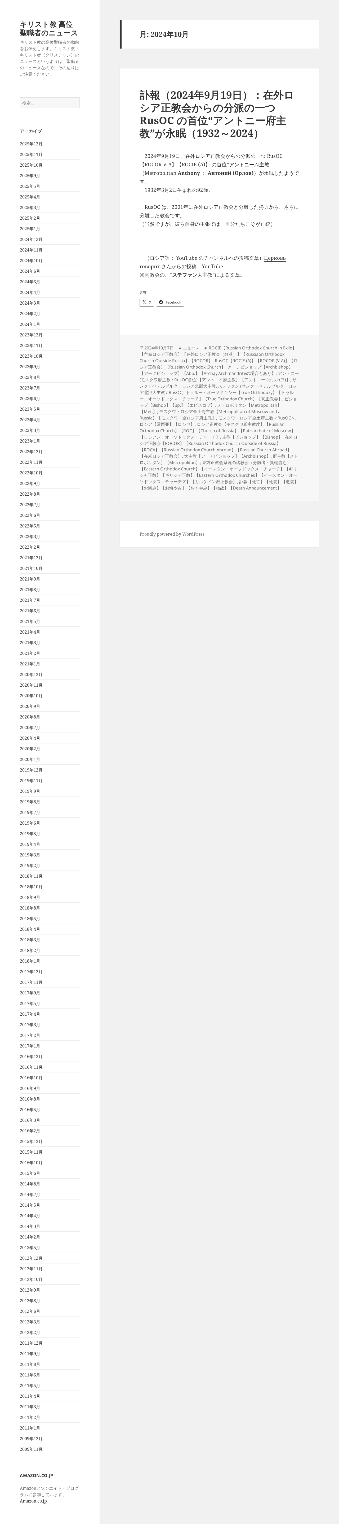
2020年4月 (30, 738)
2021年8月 (30, 589)
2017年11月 (31, 982)
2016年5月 (30, 1109)
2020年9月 (30, 706)
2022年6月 (30, 515)
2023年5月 (30, 409)
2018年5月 (30, 918)
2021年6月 (30, 611)
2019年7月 (30, 812)
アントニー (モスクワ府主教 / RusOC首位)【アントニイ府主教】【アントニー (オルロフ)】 (219, 376)
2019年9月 (30, 791)
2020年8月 (30, 717)
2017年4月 (30, 1014)
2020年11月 (31, 685)
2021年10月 (31, 568)
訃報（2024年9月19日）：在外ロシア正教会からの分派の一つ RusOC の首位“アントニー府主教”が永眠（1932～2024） (217, 114)
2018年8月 (30, 908)
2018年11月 (31, 876)
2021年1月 (30, 664)
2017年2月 (30, 1035)
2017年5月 (30, 1003)
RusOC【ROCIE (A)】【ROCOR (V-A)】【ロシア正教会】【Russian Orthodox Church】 (219, 364)
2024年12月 (31, 239)
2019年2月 (30, 865)
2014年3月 (30, 1226)
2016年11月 (31, 1067)
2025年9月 (30, 176)
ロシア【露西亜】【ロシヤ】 (167, 424)
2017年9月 (30, 993)
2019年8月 (30, 802)
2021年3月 (30, 643)
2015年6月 (30, 1173)
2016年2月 (30, 1131)
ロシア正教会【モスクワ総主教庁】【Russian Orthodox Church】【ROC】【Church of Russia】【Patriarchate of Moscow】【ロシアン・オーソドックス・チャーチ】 (217, 430)
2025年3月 (30, 207)
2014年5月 (30, 1205)
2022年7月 (30, 505)
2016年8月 (30, 1099)
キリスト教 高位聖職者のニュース (49, 28)
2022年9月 (30, 483)
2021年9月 (30, 579)
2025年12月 (31, 144)
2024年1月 (30, 324)
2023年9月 (30, 367)
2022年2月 (30, 547)
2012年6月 (30, 1311)
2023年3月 (30, 430)
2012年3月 (30, 1322)
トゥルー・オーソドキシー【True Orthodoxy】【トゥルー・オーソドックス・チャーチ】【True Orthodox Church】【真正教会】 (217, 395)
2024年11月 (31, 250)
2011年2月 (30, 1417)
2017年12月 (31, 972)
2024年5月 (30, 282)
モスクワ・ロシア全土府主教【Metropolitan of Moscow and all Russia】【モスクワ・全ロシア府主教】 (211, 415)
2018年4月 (30, 929)
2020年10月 (31, 696)
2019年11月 (31, 780)
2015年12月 (31, 1141)
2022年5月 (30, 526)
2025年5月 (30, 186)
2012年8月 (30, 1301)
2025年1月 (30, 229)
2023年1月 (30, 441)
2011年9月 (30, 1354)
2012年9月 (30, 1290)
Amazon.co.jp (33, 1501)
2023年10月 (31, 356)
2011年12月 (31, 1343)
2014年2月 (30, 1237)
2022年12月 (31, 451)
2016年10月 (31, 1078)
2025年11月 (31, 154)
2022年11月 (31, 462)
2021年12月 (31, 558)
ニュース (191, 348)
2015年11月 (31, 1152)
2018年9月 (30, 897)
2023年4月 (30, 420)
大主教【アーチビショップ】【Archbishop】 (227, 456)
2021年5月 (30, 621)
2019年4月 (30, 844)
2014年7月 (30, 1194)
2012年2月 (30, 1332)
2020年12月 (31, 674)
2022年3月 (30, 536)
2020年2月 (30, 749)
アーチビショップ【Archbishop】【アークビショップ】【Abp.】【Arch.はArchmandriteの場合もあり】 (216, 370)
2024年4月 (30, 292)
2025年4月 (30, 197)
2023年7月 (30, 388)
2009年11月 (31, 1449)
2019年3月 (30, 855)
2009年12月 (31, 1438)
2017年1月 (30, 1046)
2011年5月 (30, 1385)
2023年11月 (31, 345)
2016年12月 (31, 1056)
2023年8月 (30, 377)
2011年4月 (30, 1396)
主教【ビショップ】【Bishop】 (252, 437)
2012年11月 (31, 1269)
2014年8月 (30, 1184)
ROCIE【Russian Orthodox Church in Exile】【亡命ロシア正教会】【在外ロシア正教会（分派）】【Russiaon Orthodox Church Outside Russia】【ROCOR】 (218, 354)
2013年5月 (30, 1247)
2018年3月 (30, 940)
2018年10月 (31, 887)
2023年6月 (30, 398)
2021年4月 (30, 632)
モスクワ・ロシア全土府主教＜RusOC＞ (256, 418)
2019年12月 (31, 770)
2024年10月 (31, 260)
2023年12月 (31, 335)
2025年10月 (31, 165)
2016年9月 (30, 1088)
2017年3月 (30, 1025)
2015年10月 (31, 1163)
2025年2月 (30, 218)
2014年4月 (30, 1216)
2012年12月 (31, 1258)
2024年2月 (30, 314)
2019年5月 (30, 834)
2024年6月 (30, 271)
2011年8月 (30, 1364)
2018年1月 (30, 961)
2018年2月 (30, 950)
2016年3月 (30, 1120)
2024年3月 (30, 303)
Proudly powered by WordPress (172, 534)
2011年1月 (30, 1428)
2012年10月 (31, 1279)
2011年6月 (30, 1375)
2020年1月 (30, 759)
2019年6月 (30, 823)
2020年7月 (30, 727)
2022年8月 (30, 494)
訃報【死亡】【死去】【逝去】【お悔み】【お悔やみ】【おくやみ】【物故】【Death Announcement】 (219, 485)
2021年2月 (30, 653)
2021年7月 (30, 600)
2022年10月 (31, 473)
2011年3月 (30, 1407)
